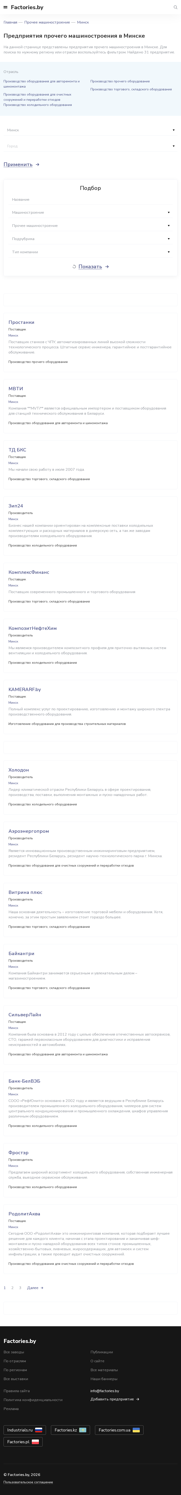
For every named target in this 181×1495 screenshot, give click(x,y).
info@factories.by (104, 1391)
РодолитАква (24, 1214)
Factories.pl (18, 1442)
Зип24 (15, 506)
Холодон (18, 770)
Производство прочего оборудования (120, 81)
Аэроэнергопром (28, 831)
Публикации (101, 1352)
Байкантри (21, 953)
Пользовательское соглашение (28, 1482)
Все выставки (16, 1379)
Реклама (11, 1408)
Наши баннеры (103, 1379)
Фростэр (18, 1152)
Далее (32, 1287)
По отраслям (15, 1361)
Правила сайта (17, 1391)
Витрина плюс (25, 892)
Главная (10, 22)
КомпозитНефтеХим (32, 628)
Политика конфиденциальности (33, 1400)
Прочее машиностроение (47, 22)
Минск (83, 22)
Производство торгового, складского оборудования (131, 89)
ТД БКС (17, 450)
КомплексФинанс (28, 572)
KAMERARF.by (24, 689)
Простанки (21, 322)
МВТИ (15, 389)
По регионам (15, 1370)
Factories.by (27, 7)
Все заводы (14, 1352)
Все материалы (104, 1370)
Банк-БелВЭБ (24, 1081)
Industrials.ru (20, 1430)
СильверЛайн (24, 1015)
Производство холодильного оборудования (38, 105)
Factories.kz (66, 1430)
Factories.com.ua (114, 1430)
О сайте (97, 1361)
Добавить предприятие (112, 1399)
